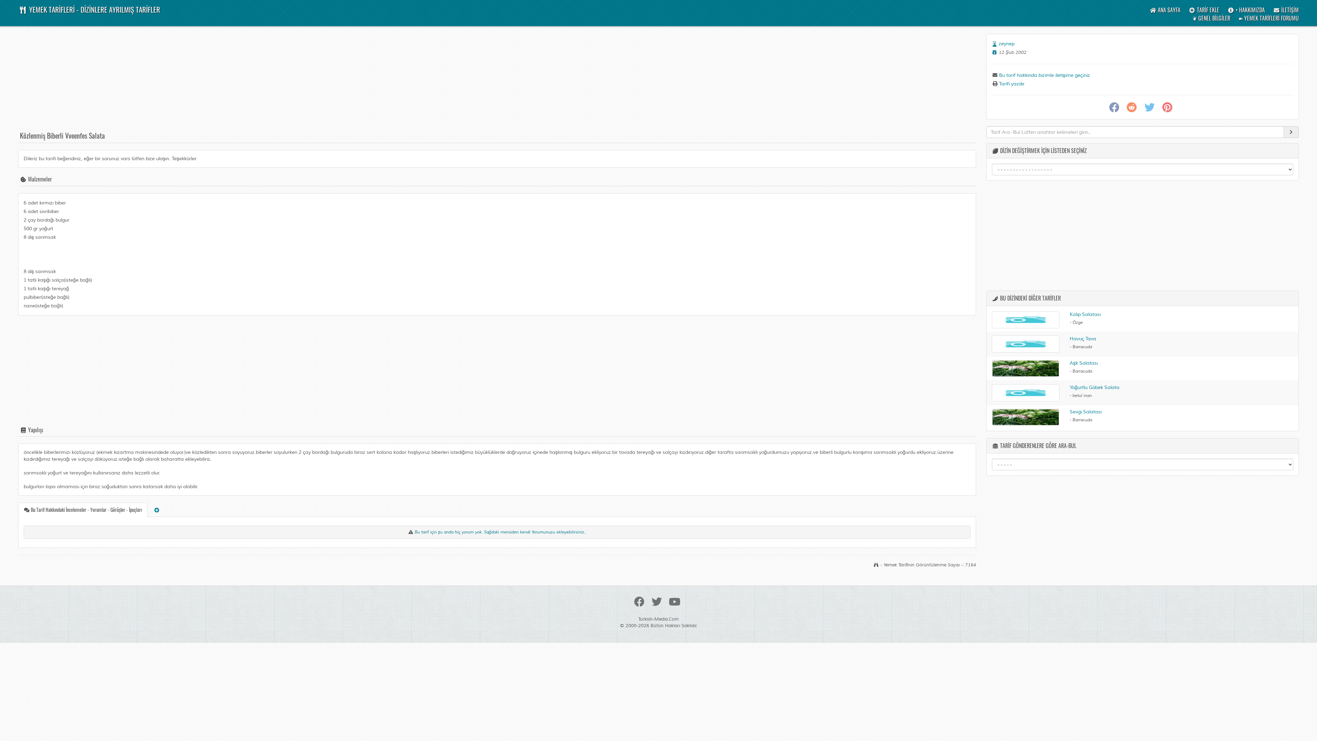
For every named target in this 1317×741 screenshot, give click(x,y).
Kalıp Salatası (1085, 314)
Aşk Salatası (1084, 363)
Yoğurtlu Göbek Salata (1094, 387)
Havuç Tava (1083, 339)
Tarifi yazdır (1011, 84)
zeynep (1007, 44)
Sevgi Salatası (1086, 412)
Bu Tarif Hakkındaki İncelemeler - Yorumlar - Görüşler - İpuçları (86, 509)
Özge (1077, 322)
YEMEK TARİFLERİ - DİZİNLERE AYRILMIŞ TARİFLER (93, 9)
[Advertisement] (224, 82)
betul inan (1082, 395)
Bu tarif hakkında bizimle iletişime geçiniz (1044, 75)
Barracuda (1082, 347)
